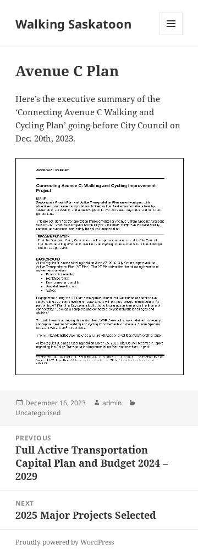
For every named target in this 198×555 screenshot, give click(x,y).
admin (112, 402)
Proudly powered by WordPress (64, 542)
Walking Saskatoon (73, 23)
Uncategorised (38, 412)
